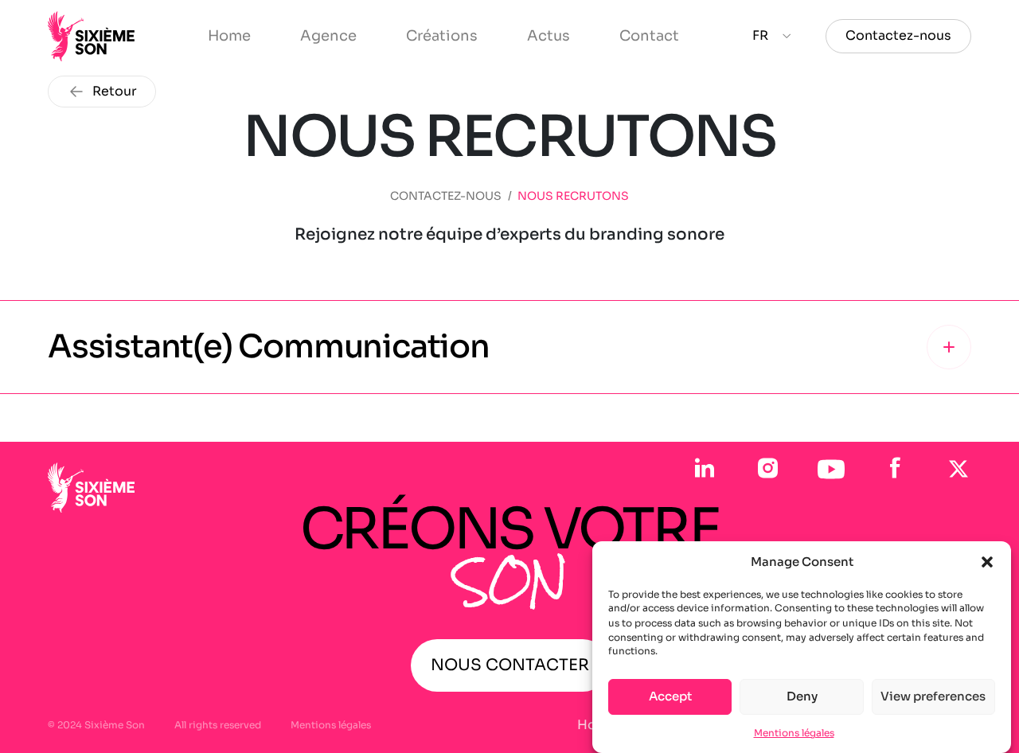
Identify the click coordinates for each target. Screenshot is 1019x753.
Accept (670, 696)
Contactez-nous (898, 35)
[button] (987, 562)
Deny (802, 696)
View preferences (933, 696)
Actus (548, 36)
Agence (328, 36)
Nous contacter (510, 665)
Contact (649, 36)
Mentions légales (794, 732)
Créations (442, 36)
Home (229, 36)
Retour (114, 91)
